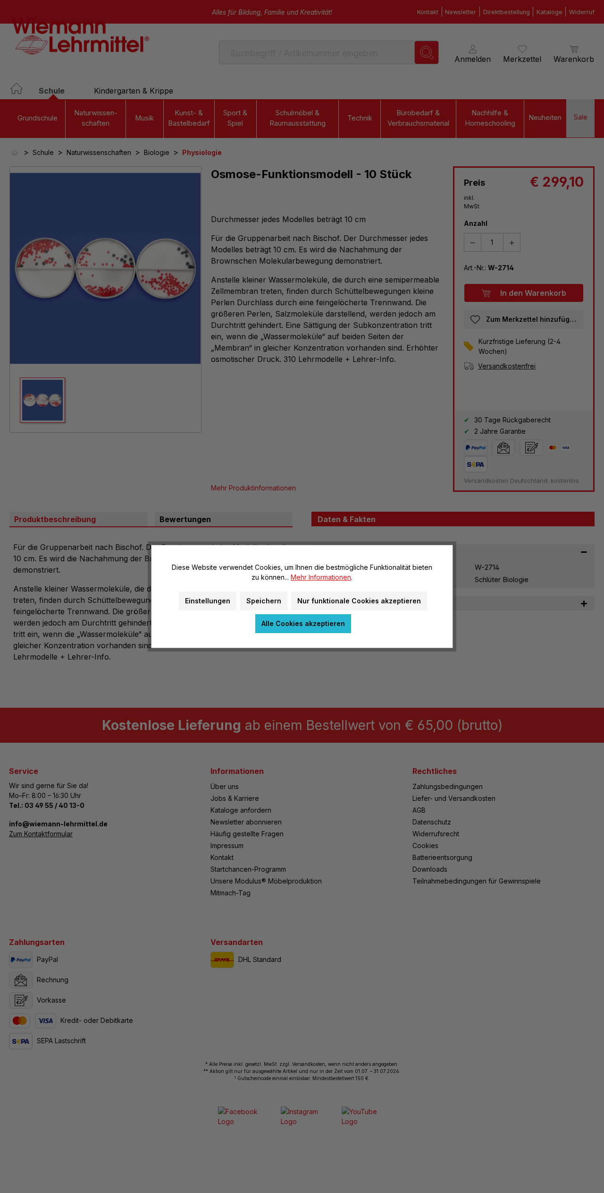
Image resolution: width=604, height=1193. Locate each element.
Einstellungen (207, 601)
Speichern (263, 601)
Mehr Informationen (321, 577)
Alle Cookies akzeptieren (303, 623)
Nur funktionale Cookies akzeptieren (359, 601)
